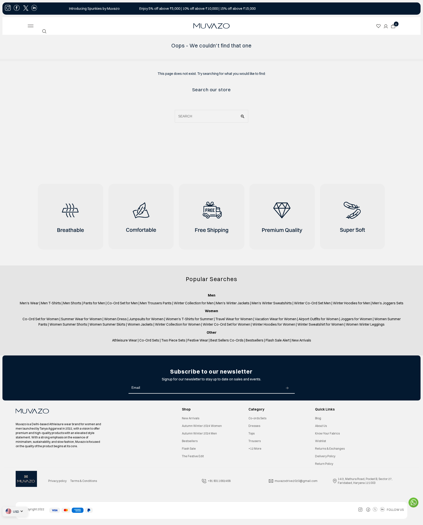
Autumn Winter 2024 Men (199, 433)
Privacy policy (57, 481)
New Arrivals (190, 418)
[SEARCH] (44, 31)
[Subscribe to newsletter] (287, 388)
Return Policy (324, 464)
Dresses (254, 426)
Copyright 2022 (31, 509)
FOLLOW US (395, 510)
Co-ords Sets (257, 418)
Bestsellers (190, 441)
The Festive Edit (193, 456)
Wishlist (320, 441)
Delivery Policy (325, 456)
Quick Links (325, 409)
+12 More (254, 448)
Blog (318, 418)
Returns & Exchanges (330, 448)
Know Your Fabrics (327, 433)
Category (256, 409)
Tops (251, 433)
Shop (186, 409)
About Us (321, 426)
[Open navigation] (69, 26)
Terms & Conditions (83, 481)
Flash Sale (189, 448)
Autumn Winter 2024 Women (202, 426)
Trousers (254, 441)
